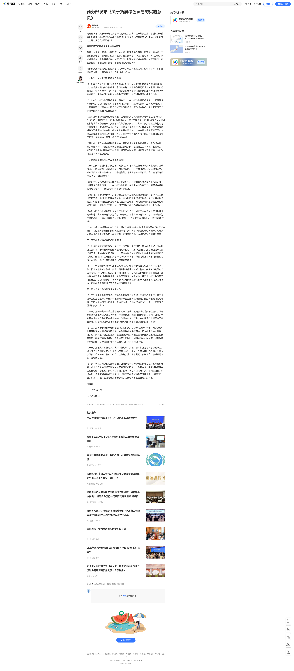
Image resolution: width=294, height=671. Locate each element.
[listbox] (126, 494)
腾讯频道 (157, 654)
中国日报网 (91, 558)
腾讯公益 (143, 654)
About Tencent (98, 654)
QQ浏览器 (150, 654)
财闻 (88, 576)
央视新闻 (90, 447)
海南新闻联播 (91, 502)
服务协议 (107, 654)
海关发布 (90, 521)
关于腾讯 (90, 654)
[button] (200, 20)
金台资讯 (90, 428)
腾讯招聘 (136, 654)
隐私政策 (114, 654)
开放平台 (121, 654)
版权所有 (129, 664)
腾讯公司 (123, 664)
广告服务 (128, 654)
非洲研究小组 (91, 465)
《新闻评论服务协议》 (118, 584)
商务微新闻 (91, 484)
